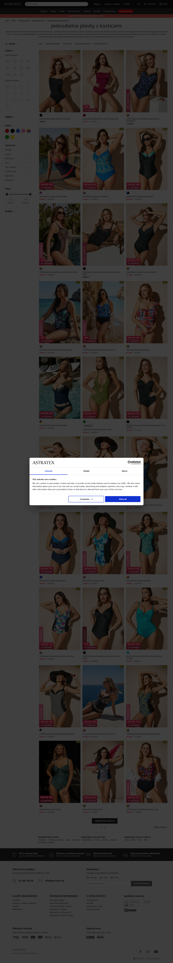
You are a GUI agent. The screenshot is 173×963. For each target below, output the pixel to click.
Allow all (123, 499)
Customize (84, 499)
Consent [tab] (48, 471)
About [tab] (124, 471)
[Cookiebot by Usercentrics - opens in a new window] (130, 462)
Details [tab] (86, 471)
